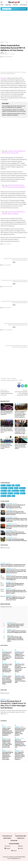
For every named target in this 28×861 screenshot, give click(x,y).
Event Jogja (3, 378)
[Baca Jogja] (14, 2)
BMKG (9, 490)
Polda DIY (8, 485)
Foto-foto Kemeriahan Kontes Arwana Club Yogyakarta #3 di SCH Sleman (21, 446)
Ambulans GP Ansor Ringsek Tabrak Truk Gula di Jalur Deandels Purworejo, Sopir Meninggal (16, 527)
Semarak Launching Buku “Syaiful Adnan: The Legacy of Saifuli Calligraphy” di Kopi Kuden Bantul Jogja (20, 430)
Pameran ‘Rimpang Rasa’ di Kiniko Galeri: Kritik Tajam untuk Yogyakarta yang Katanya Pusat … (13, 565)
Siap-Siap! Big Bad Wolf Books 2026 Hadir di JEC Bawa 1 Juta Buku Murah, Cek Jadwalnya (13, 106)
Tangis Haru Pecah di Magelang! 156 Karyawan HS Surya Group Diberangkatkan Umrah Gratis (15, 506)
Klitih (13, 485)
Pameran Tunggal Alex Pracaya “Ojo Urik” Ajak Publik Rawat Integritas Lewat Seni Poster (15, 598)
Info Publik (4, 645)
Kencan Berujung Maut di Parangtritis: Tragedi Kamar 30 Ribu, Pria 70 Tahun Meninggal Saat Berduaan (13, 704)
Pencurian (3, 485)
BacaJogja (3, 78)
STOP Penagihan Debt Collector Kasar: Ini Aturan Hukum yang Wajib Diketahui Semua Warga (7, 680)
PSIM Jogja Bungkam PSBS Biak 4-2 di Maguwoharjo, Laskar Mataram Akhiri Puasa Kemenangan (7, 755)
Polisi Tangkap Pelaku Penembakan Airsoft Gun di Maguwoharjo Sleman (16, 631)
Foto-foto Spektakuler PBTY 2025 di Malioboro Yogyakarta (7, 413)
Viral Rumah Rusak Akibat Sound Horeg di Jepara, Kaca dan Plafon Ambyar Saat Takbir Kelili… (16, 520)
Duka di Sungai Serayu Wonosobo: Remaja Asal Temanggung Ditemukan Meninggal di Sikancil (16, 533)
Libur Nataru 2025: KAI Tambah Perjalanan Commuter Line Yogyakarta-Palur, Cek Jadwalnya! (7, 668)
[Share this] (18, 385)
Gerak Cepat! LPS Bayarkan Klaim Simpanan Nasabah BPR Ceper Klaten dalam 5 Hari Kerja (16, 513)
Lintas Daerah (5, 501)
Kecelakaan (16, 493)
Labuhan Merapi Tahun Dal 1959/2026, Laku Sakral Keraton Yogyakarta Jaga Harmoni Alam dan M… (16, 571)
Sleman (8, 496)
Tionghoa (21, 380)
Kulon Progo (3, 496)
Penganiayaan (4, 488)
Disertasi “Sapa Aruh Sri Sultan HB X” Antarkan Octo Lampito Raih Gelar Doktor (7, 430)
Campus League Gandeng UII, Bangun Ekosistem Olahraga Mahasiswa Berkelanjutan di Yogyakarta (7, 731)
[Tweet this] (22, 385)
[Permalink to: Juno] (2, 53)
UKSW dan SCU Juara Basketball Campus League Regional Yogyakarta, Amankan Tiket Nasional (20, 731)
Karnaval (9, 378)
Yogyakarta (22, 493)
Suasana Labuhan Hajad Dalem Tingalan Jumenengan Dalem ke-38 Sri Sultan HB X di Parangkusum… (16, 578)
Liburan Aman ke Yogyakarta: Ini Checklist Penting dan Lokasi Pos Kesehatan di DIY (19, 655)
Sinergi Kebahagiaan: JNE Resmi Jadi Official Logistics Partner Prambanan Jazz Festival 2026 (14, 110)
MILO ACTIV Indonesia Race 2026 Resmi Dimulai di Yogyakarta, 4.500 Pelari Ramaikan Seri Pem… (20, 743)
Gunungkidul (3, 493)
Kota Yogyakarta (15, 490)
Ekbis (8, 635)
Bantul (13, 496)
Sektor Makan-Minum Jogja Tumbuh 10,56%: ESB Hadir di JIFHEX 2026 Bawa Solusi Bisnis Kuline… (15, 639)
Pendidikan (22, 490)
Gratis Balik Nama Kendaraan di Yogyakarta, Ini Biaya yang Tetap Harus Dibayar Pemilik (6, 656)
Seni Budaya (4, 545)
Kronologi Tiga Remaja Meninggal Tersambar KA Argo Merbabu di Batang (16, 539)
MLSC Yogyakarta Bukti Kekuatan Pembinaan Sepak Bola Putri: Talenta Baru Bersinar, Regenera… (20, 755)
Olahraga (4, 720)
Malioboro (14, 378)
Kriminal (9, 629)
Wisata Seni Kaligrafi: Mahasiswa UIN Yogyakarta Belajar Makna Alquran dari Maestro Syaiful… (16, 592)
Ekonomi (16, 488)
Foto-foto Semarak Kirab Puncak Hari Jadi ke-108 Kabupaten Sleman (6, 446)
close (15, 833)
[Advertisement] (14, 26)
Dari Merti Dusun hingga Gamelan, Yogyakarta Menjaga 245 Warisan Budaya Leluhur (15, 585)
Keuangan (10, 488)
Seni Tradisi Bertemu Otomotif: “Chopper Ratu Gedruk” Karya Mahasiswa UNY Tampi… (15, 625)
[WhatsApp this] (25, 385)
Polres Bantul (3, 490)
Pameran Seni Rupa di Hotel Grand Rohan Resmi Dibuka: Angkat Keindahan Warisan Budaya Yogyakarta (20, 414)
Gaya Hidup (9, 622)
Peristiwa (4, 690)
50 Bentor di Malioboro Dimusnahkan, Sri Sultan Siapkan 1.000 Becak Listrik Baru (13, 114)
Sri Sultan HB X (22, 488)
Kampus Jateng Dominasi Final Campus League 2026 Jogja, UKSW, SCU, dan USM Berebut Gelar (7, 743)
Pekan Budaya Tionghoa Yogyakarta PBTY (9, 380)
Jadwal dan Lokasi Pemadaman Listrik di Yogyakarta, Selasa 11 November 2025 (20, 679)
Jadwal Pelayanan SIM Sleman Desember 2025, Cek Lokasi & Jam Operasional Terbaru (20, 668)
